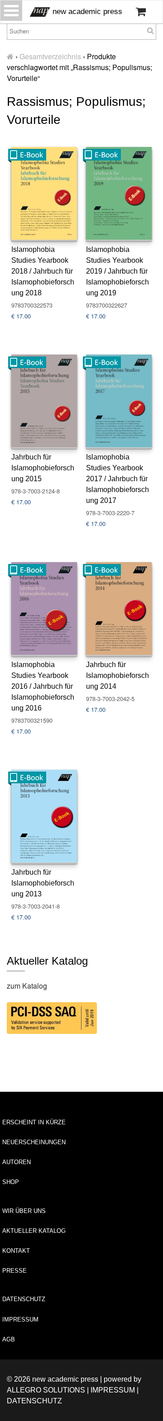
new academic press (86, 11)
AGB (8, 1339)
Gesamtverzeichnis (50, 56)
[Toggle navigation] (11, 10)
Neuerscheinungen (34, 1142)
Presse (14, 1270)
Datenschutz (23, 1299)
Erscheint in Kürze (34, 1122)
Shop (10, 1182)
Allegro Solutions (46, 1390)
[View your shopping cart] (141, 11)
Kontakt (16, 1250)
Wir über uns (24, 1211)
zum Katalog (27, 985)
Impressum (20, 1319)
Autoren (16, 1162)
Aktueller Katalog (34, 1230)
